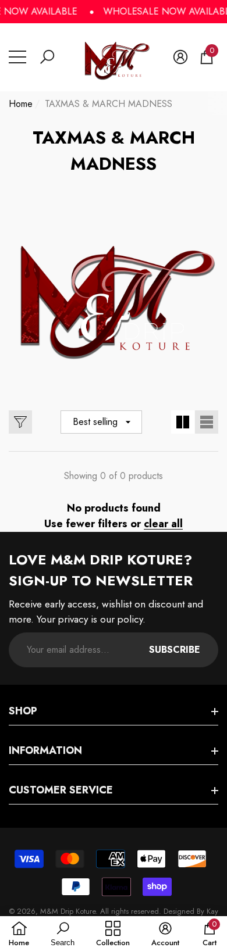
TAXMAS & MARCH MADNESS (108, 103)
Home (21, 103)
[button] (47, 57)
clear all (163, 523)
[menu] (17, 57)
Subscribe (174, 649)
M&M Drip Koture (67, 911)
